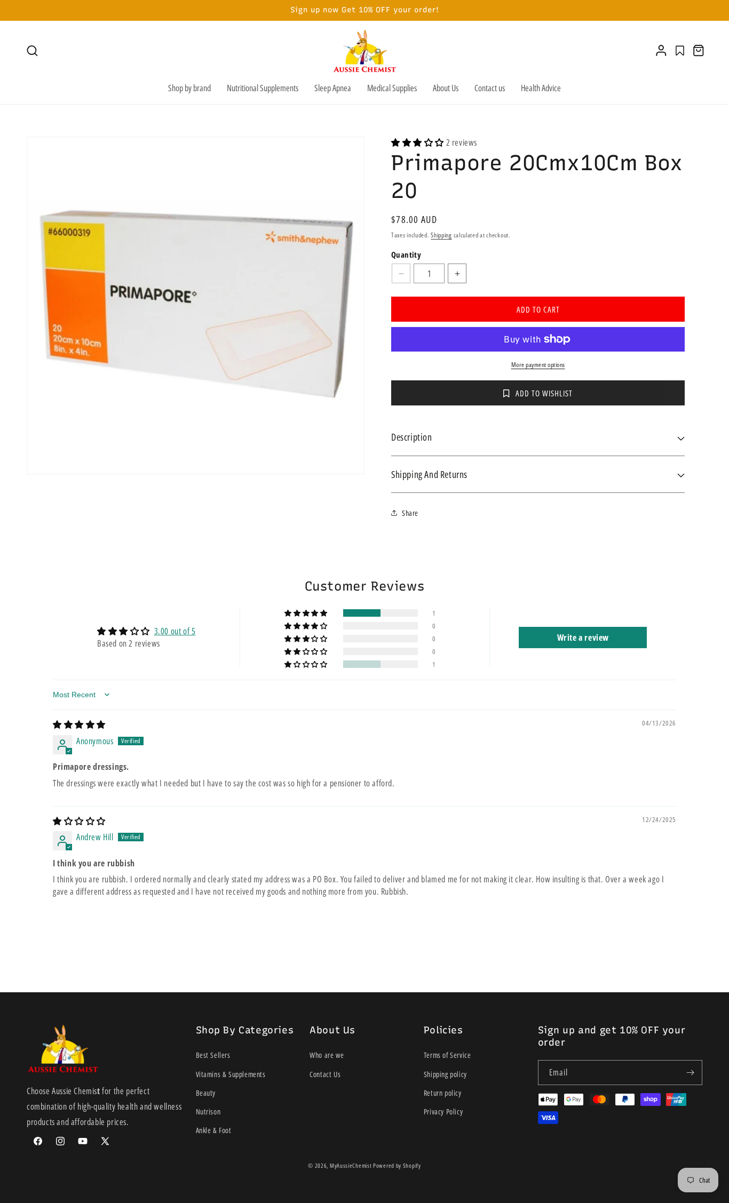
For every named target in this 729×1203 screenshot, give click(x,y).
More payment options (538, 364)
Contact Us (325, 1074)
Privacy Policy (443, 1111)
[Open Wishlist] (680, 51)
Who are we (327, 1055)
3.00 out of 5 (175, 631)
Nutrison (208, 1111)
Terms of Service (447, 1055)
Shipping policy (445, 1074)
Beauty (206, 1093)
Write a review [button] (583, 637)
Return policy (443, 1093)
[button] (32, 51)
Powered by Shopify (397, 1165)
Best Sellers (213, 1055)
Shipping (441, 235)
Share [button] (410, 513)
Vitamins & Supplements (231, 1074)
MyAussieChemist (351, 1165)
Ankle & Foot (214, 1130)
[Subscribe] (690, 1072)
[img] (79, 724)
